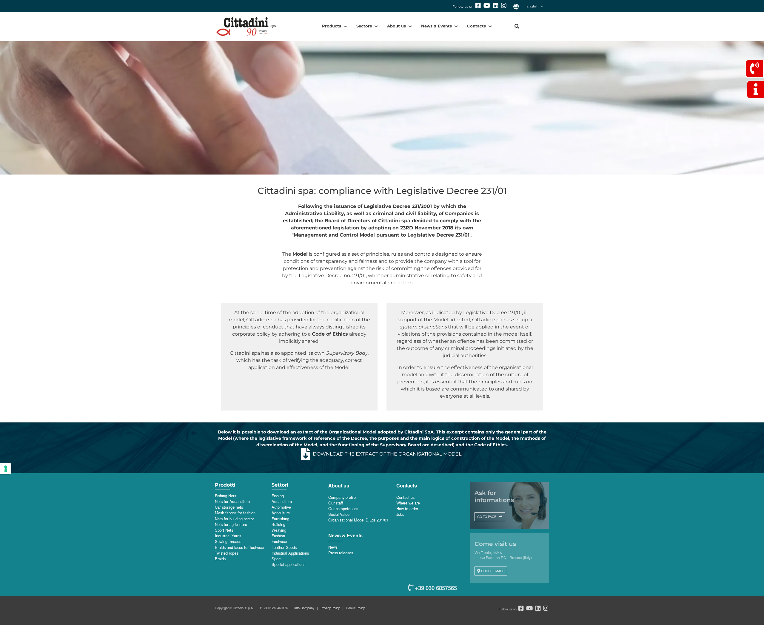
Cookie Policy (355, 607)
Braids (220, 558)
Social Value (338, 514)
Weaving (279, 530)
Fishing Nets (225, 496)
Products (331, 26)
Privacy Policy (330, 607)
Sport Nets (224, 530)
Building (278, 524)
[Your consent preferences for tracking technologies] (5, 468)
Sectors (364, 26)
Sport (276, 558)
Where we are (408, 503)
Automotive (281, 507)
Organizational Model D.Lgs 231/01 (358, 520)
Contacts (476, 26)
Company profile (342, 497)
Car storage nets (229, 507)
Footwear (279, 541)
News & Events (436, 26)
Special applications (288, 564)
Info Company (304, 607)
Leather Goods (284, 547)
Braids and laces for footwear (239, 547)
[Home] (256, 26)
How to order (407, 508)
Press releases (340, 552)
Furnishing (280, 518)
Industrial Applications (290, 553)
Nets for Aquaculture (232, 501)
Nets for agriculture (231, 524)
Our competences (343, 508)
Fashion (278, 535)
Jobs (400, 514)
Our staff (335, 503)
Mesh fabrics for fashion (235, 513)
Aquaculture (282, 501)
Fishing (278, 496)
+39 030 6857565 (435, 588)
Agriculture (281, 513)
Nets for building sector (234, 518)
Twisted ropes (226, 553)
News (333, 547)
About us (396, 26)
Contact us (405, 497)
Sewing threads (228, 541)
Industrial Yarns (228, 535)
